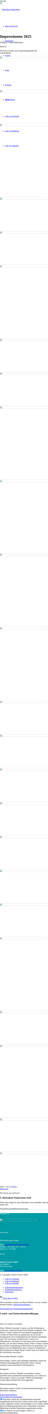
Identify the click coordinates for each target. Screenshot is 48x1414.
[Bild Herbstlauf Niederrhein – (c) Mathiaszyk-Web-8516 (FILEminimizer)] (24, 1080)
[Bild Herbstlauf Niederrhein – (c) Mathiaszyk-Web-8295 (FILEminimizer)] (24, 442)
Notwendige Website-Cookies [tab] (11, 1356)
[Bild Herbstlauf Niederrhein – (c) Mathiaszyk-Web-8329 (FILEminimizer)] (24, 662)
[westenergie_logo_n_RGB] (18, 1221)
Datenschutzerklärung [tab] (8, 1384)
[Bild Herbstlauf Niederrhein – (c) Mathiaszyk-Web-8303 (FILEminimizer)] (24, 515)
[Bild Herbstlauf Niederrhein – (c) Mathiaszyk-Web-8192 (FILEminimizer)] (24, 72)
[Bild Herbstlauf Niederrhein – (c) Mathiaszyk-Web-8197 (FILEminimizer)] (24, 106)
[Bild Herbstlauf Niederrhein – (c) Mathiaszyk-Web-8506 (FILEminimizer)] (24, 1026)
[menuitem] (26, 1287)
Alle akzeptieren (16, 1309)
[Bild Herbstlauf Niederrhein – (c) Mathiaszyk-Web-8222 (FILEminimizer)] (24, 247)
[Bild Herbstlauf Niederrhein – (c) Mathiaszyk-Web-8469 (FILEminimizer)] (24, 851)
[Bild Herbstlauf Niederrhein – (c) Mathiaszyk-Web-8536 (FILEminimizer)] (24, 1168)
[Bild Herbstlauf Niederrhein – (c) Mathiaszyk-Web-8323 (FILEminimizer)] (24, 589)
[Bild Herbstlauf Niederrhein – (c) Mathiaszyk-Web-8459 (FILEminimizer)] (24, 818)
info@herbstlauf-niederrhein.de (17, 1245)
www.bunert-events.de (13, 1271)
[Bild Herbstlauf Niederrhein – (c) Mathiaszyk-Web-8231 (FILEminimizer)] (24, 301)
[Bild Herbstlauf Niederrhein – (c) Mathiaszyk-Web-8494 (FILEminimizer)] (24, 919)
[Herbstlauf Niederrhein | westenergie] (10, 9)
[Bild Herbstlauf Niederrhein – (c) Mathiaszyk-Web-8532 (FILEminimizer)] (24, 1134)
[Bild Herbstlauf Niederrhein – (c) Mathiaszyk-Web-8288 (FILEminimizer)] (24, 388)
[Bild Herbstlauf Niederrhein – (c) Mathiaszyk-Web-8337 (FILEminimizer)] (24, 716)
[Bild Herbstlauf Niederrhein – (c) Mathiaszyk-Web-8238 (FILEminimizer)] (24, 354)
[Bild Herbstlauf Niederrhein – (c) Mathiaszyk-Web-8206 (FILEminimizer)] (24, 213)
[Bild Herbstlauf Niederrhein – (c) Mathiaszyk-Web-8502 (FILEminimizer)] (24, 973)
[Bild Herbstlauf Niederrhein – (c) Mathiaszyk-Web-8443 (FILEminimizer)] (24, 784)
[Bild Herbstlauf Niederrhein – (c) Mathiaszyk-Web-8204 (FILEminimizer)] (24, 159)
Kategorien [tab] (4, 1369)
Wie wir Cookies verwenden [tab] (11, 1324)
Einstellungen (27, 1309)
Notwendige (5, 1309)
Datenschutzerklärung (21, 1305)
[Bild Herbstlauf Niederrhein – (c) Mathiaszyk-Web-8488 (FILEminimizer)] (24, 885)
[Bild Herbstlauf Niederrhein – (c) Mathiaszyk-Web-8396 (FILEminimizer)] (24, 750)
